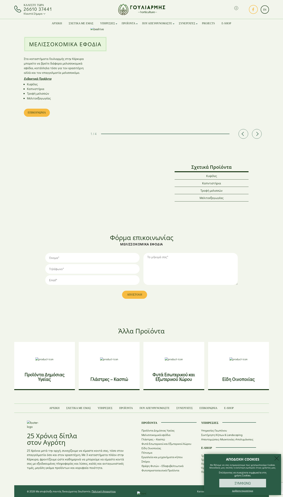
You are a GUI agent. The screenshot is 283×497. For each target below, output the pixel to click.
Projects (208, 23)
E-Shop (226, 23)
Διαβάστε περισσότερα (242, 490)
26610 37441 (38, 9)
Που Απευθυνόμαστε (157, 23)
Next (257, 134)
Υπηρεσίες (107, 23)
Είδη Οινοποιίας (151, 448)
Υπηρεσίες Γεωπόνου (214, 430)
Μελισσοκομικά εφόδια (156, 435)
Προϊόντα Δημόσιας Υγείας (158, 430)
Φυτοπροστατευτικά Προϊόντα (160, 470)
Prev (243, 134)
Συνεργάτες (187, 23)
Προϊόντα (128, 23)
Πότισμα (147, 452)
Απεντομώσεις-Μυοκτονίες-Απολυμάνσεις (227, 439)
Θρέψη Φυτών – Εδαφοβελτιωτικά (162, 466)
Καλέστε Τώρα (34, 5)
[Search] (228, 9)
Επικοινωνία (208, 408)
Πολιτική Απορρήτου (104, 491)
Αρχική (57, 23)
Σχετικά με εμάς (81, 23)
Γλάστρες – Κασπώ (153, 439)
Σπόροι (146, 461)
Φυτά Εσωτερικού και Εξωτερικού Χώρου (166, 444)
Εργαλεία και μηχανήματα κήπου (162, 457)
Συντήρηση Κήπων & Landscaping (221, 435)
